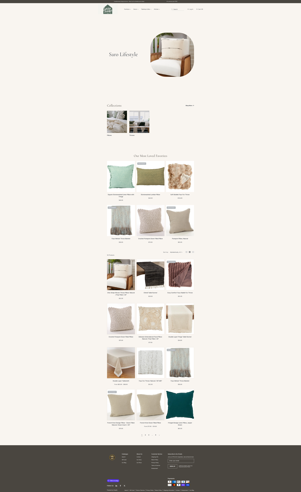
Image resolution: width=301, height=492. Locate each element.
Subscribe (150, 259)
